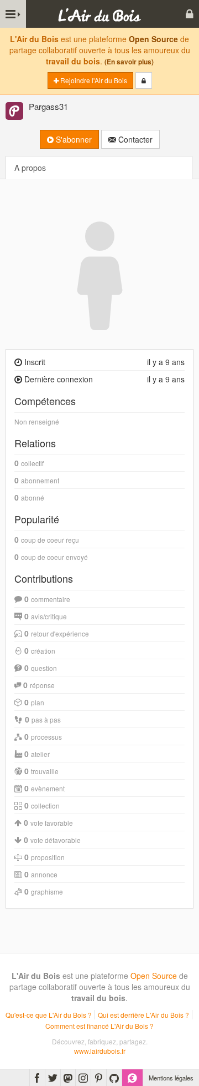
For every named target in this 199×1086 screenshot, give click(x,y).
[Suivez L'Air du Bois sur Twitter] (52, 1077)
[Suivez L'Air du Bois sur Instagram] (83, 1077)
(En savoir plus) (129, 62)
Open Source (153, 38)
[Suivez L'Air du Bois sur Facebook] (37, 1077)
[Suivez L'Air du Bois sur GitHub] (114, 1077)
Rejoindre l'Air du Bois (93, 80)
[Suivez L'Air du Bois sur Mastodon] (68, 1077)
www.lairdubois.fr (99, 1050)
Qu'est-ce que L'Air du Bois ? (49, 1014)
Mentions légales (171, 1077)
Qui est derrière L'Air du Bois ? (143, 1014)
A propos (30, 167)
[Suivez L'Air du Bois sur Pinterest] (98, 1077)
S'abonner (73, 139)
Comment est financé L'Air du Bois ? (99, 1026)
